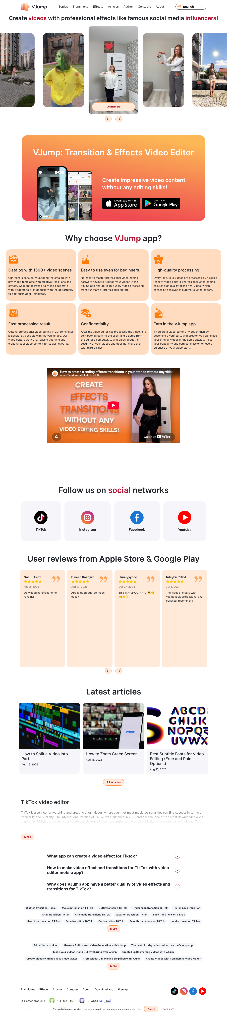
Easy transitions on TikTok (169, 914)
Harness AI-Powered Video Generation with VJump (95, 945)
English (188, 6)
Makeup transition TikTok (77, 907)
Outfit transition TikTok (113, 907)
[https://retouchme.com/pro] (95, 1000)
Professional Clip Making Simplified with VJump (111, 958)
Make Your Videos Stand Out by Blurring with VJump (85, 952)
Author (128, 6)
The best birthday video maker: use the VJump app (162, 945)
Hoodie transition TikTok (185, 921)
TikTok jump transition (186, 907)
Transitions (80, 6)
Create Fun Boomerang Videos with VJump (148, 952)
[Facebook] (193, 991)
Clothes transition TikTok (41, 907)
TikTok (41, 530)
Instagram (87, 530)
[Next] (118, 119)
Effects (98, 6)
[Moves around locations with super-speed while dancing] (52, 193)
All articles (114, 782)
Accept (151, 1009)
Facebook (137, 530)
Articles (113, 6)
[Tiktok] (174, 991)
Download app (104, 989)
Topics (63, 6)
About (160, 6)
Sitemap (122, 989)
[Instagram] (184, 991)
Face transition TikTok (79, 921)
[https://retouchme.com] (62, 1000)
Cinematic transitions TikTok (92, 914)
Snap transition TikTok (55, 914)
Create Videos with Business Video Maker (51, 958)
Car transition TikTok (111, 921)
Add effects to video (46, 945)
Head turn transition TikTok (43, 921)
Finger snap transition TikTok (150, 907)
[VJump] (34, 6)
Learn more (64, 99)
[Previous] (108, 119)
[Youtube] (202, 991)
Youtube (184, 530)
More (27, 837)
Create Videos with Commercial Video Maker (173, 958)
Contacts (144, 6)
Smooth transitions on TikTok (147, 921)
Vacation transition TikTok (131, 914)
